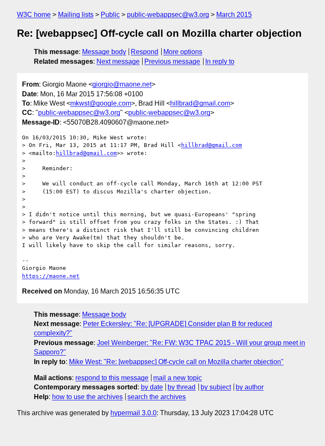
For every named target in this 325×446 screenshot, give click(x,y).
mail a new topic (177, 377)
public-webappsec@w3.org (168, 14)
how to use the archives (87, 396)
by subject (216, 387)
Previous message (172, 61)
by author (250, 387)
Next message (118, 61)
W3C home (34, 14)
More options (182, 51)
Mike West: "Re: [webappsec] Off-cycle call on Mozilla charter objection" (176, 361)
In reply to (219, 61)
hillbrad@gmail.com (200, 103)
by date (152, 387)
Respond (144, 51)
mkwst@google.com (100, 103)
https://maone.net (51, 276)
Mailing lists (76, 14)
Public (110, 14)
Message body (104, 51)
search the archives (156, 396)
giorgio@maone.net (121, 84)
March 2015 (234, 14)
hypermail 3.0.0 (133, 412)
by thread (182, 387)
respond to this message (112, 377)
